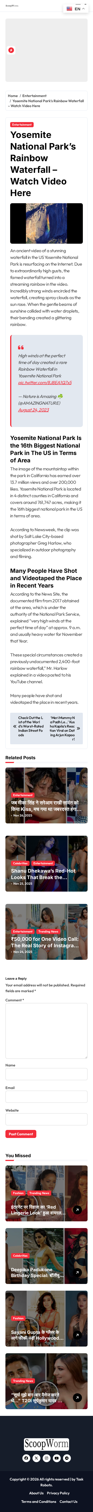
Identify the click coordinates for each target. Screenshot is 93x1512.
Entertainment (22, 124)
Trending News (48, 931)
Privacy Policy (58, 1493)
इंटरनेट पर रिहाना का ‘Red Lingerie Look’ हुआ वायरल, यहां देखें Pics (37, 1212)
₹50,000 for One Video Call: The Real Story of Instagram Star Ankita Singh (45, 945)
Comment (14, 1000)
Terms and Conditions (38, 1501)
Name (10, 1065)
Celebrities (20, 863)
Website (12, 1110)
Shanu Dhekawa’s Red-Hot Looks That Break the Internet (43, 877)
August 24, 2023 (33, 409)
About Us (36, 1493)
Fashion (18, 1193)
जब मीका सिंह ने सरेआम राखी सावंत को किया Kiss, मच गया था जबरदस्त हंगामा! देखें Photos (46, 809)
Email (10, 1087)
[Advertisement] (54, 50)
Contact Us (68, 1501)
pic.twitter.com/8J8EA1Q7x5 (44, 382)
